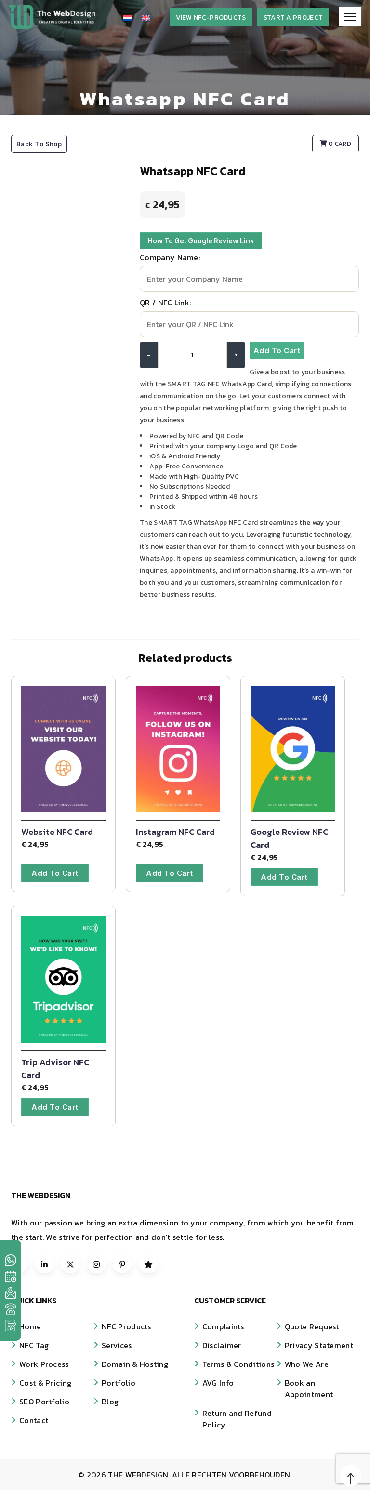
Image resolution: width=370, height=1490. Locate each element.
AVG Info (218, 1383)
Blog (110, 1401)
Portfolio (118, 1383)
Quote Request (312, 1326)
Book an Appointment (309, 1388)
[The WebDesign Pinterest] (122, 1263)
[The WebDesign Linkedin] (44, 1263)
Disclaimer (221, 1345)
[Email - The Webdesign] (10, 1293)
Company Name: (170, 257)
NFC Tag (34, 1345)
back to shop (39, 144)
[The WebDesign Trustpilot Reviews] (148, 1263)
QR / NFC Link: (165, 302)
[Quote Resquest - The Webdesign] (10, 1276)
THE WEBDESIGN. (140, 1474)
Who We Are (307, 1364)
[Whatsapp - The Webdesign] (10, 1260)
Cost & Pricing (45, 1383)
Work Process (44, 1364)
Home (30, 1326)
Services (117, 1345)
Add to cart (277, 350)
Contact (33, 1420)
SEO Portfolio (44, 1401)
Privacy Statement (319, 1345)
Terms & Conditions (238, 1364)
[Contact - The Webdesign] (10, 1325)
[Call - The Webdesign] (10, 1309)
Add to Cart (55, 873)
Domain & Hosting (135, 1364)
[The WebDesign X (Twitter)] (70, 1263)
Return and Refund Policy (237, 1418)
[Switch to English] (146, 18)
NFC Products (126, 1326)
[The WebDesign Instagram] (96, 1263)
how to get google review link (201, 241)
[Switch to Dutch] (128, 18)
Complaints (223, 1326)
